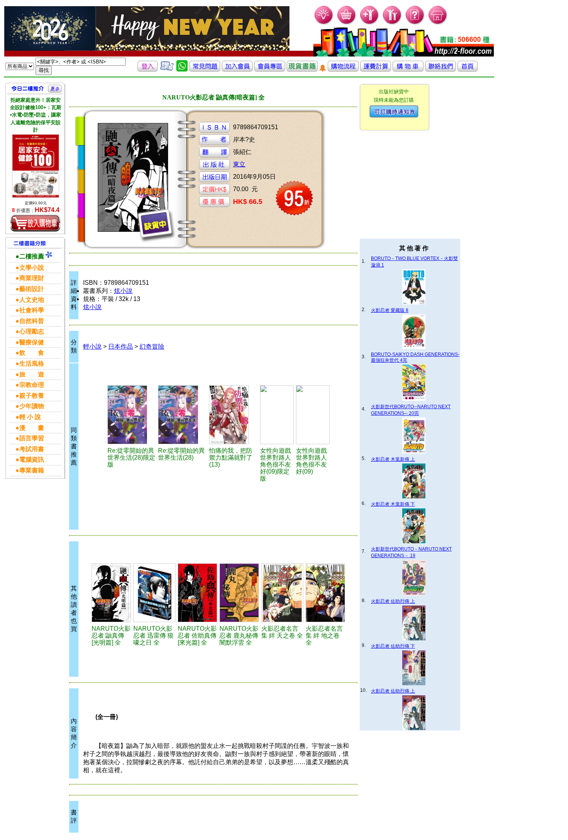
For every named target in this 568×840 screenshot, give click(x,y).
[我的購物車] (346, 23)
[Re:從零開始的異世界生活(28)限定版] (131, 414)
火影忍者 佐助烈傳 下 (393, 646)
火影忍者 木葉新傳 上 (393, 459)
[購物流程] (343, 69)
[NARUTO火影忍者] (111, 592)
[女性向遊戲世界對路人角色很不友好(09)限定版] (277, 414)
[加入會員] (369, 23)
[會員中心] (392, 23)
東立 (239, 164)
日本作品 (120, 346)
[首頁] (438, 23)
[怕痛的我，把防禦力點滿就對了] (233, 414)
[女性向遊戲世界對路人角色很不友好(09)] (313, 414)
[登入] (148, 69)
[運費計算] (375, 69)
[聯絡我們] (440, 69)
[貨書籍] (302, 69)
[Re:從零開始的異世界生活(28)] (182, 414)
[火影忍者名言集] (282, 592)
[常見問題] (415, 23)
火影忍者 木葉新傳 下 (393, 504)
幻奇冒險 (151, 346)
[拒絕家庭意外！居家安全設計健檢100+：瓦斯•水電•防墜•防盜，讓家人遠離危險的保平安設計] (35, 166)
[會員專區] (269, 69)
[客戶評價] (167, 69)
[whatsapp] (182, 69)
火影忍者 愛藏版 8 (389, 310)
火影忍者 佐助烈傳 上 (393, 601)
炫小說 (123, 290)
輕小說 (92, 346)
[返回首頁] (467, 69)
